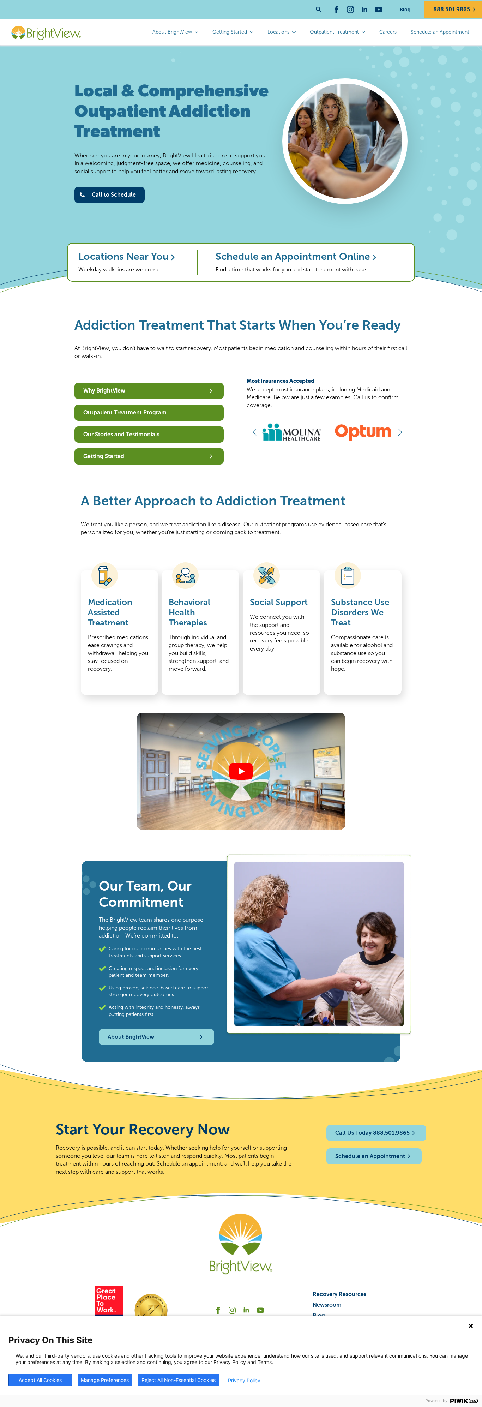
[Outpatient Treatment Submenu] (365, 32)
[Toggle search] (319, 9)
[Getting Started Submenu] (253, 32)
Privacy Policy (244, 1380)
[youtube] (379, 9)
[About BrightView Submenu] (198, 32)
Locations (278, 32)
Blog (405, 9)
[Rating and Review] (109, 1310)
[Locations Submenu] (296, 32)
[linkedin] (364, 9)
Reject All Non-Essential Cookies (178, 1380)
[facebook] (336, 9)
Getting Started (229, 32)
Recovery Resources (339, 1294)
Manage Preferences (105, 1380)
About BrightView (172, 32)
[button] (254, 432)
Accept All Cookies (40, 1380)
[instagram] (350, 9)
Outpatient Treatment (334, 32)
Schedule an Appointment (440, 32)
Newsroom (327, 1305)
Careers (388, 32)
